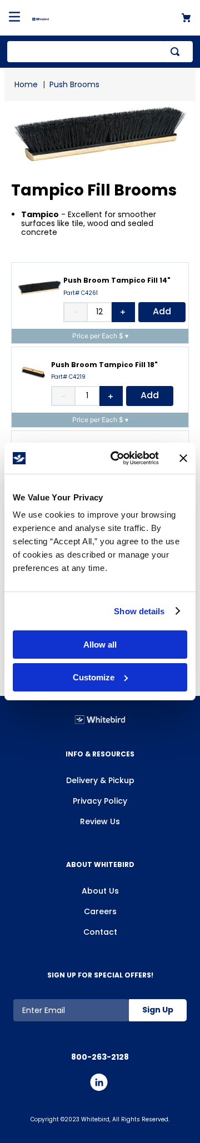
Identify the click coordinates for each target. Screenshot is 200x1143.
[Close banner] (183, 458)
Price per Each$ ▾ (100, 336)
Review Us (100, 821)
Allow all (100, 644)
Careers (100, 911)
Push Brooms (74, 84)
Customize (93, 677)
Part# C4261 (80, 293)
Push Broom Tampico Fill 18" (104, 364)
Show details (139, 611)
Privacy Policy (100, 800)
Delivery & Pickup (100, 780)
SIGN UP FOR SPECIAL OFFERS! (100, 975)
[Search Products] (177, 51)
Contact (100, 932)
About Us (100, 890)
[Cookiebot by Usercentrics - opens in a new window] (117, 458)
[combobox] (100, 51)
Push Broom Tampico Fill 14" (117, 280)
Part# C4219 (68, 377)
